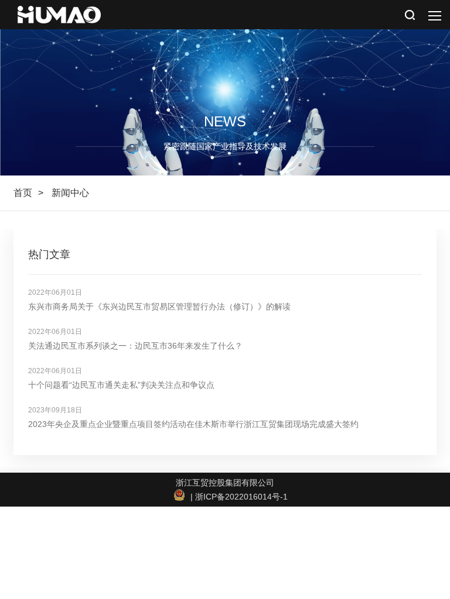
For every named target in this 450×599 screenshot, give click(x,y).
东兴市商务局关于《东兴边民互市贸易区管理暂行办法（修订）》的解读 (159, 306)
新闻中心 (70, 193)
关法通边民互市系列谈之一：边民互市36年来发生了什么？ (135, 345)
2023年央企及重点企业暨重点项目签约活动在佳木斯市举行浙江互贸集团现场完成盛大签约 (193, 424)
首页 (22, 193)
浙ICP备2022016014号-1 (241, 496)
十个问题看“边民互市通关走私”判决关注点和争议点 (121, 385)
